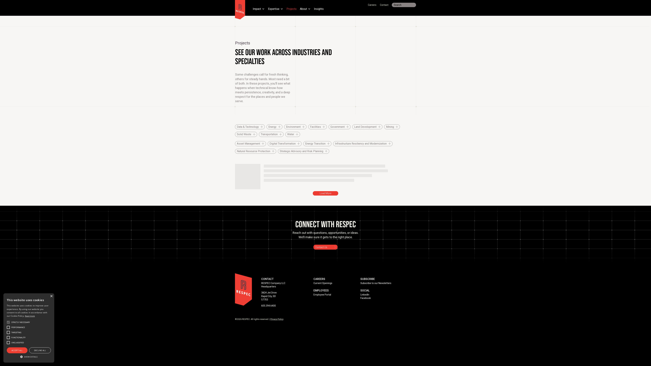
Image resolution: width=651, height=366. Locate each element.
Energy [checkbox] (272, 126)
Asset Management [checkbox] (248, 143)
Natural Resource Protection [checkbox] (253, 151)
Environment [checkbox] (293, 126)
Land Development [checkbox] (365, 126)
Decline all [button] (40, 350)
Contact (384, 5)
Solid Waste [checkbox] (244, 134)
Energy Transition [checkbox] (315, 143)
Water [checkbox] (290, 134)
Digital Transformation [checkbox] (283, 143)
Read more (30, 316)
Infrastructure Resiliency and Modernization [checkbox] (361, 143)
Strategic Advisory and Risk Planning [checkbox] (301, 151)
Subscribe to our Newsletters (375, 283)
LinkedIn (364, 294)
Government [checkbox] (337, 126)
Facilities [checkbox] (315, 126)
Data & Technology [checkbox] (248, 126)
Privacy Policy (276, 319)
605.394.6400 (268, 305)
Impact (257, 9)
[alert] (28, 328)
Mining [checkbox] (390, 126)
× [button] (51, 296)
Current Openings (322, 283)
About (303, 9)
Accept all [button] (17, 350)
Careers (372, 5)
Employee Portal (322, 294)
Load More (325, 193)
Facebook (365, 298)
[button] (20, 322)
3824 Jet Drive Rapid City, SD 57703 (269, 296)
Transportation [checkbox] (269, 134)
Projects (292, 9)
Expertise (273, 9)
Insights (319, 9)
